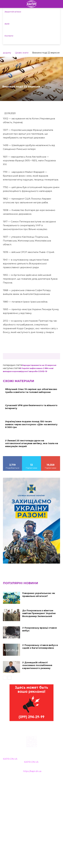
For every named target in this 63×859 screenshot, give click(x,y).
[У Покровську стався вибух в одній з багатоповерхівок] (11, 650)
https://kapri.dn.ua (32, 771)
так (12, 457)
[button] (59, 4)
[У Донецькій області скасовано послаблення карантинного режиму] (11, 667)
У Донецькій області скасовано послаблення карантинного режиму (37, 665)
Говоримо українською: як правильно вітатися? (38, 594)
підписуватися (50, 457)
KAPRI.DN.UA (10, 759)
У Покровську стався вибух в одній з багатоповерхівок (40, 646)
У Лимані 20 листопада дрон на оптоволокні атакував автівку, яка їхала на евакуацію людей (31, 443)
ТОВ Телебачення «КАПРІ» (17, 794)
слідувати (31, 457)
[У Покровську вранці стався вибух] (11, 632)
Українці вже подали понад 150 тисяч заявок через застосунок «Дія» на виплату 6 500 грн (31, 424)
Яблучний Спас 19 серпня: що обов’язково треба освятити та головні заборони (31, 390)
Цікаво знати (21, 52)
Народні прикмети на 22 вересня (39, 365)
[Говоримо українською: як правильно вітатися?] (11, 598)
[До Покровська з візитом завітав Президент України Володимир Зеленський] (11, 615)
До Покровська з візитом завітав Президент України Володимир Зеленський (39, 613)
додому (7, 52)
